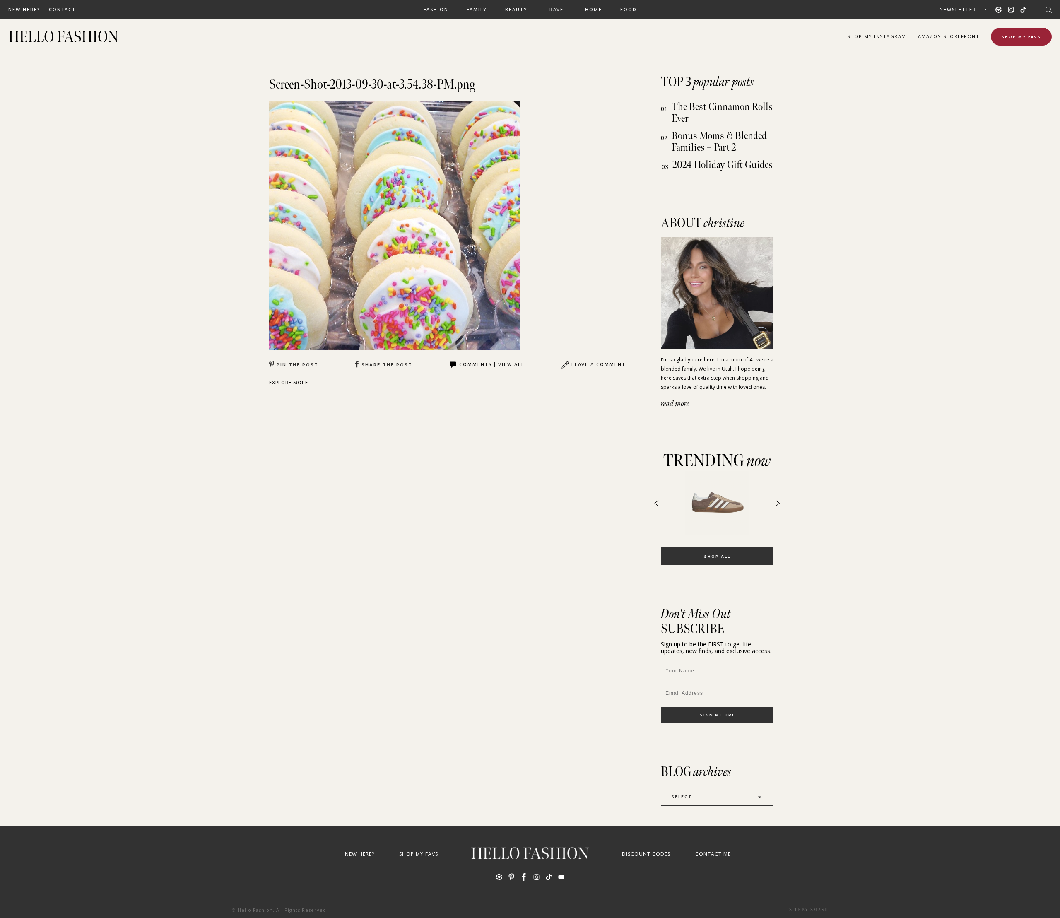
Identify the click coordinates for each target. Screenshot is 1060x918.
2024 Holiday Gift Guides (722, 165)
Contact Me (713, 854)
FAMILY (477, 9)
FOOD (628, 9)
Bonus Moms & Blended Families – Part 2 (719, 142)
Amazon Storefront (949, 36)
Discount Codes (646, 854)
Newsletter (958, 9)
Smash (819, 910)
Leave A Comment (598, 364)
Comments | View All (492, 364)
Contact (62, 9)
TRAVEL (556, 9)
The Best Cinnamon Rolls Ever (722, 113)
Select (682, 796)
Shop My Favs (1021, 36)
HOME (593, 9)
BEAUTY (516, 9)
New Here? (24, 9)
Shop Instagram (876, 36)
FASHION (436, 9)
